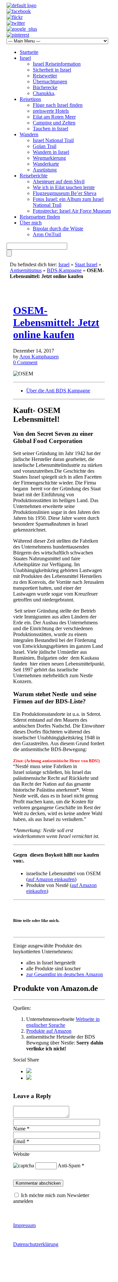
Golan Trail (44, 146)
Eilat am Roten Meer (54, 117)
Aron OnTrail (47, 234)
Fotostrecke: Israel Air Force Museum (72, 211)
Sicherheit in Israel (52, 70)
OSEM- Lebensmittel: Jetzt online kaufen (56, 322)
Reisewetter (45, 75)
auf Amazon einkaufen (51, 879)
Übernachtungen (50, 81)
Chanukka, (44, 93)
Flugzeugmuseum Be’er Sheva (64, 193)
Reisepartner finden (40, 217)
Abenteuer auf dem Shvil (59, 181)
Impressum (24, 1225)
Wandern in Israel (51, 152)
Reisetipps (30, 99)
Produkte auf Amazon (48, 1031)
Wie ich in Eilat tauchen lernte (64, 187)
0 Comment (25, 362)
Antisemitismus (26, 270)
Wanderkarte (46, 164)
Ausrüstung (45, 170)
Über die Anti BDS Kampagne (58, 390)
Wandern (29, 134)
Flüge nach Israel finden (58, 105)
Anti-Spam (69, 1165)
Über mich (31, 222)
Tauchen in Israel (50, 128)
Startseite (29, 52)
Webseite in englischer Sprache (63, 1022)
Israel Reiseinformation (57, 64)
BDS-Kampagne (64, 270)
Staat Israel (86, 264)
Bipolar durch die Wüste (58, 228)
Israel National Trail (53, 140)
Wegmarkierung (49, 158)
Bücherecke (45, 87)
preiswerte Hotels (51, 111)
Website (21, 1154)
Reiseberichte (34, 175)
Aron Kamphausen (39, 356)
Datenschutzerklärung (35, 1244)
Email (19, 1141)
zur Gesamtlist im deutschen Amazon (64, 974)
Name (19, 1128)
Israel (25, 58)
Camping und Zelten (54, 122)
